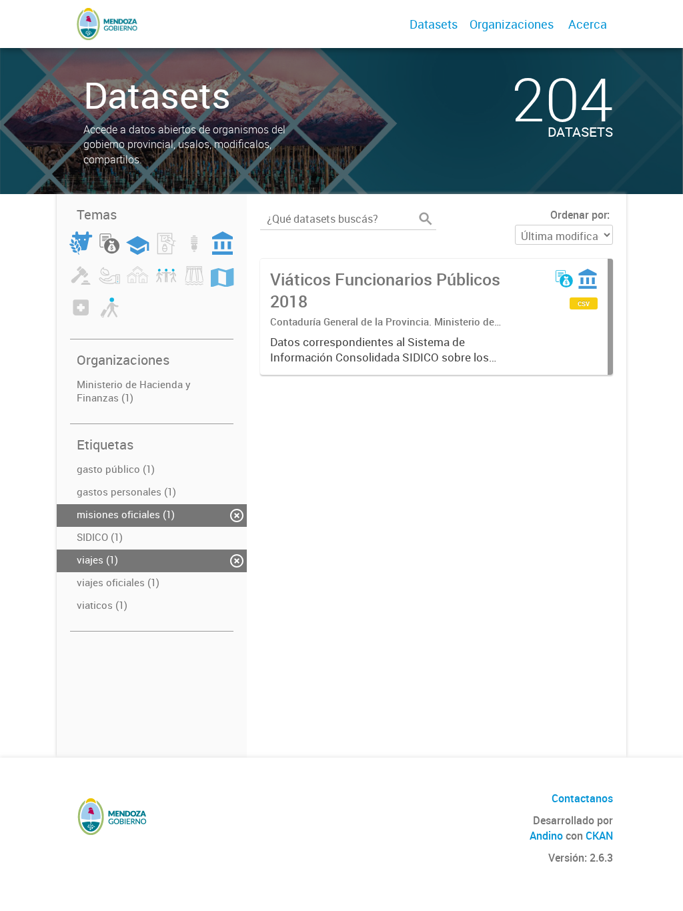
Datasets (434, 24)
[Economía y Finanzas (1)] (109, 250)
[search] (425, 218)
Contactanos (582, 798)
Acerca (587, 24)
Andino (546, 835)
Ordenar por (578, 214)
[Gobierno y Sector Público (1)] (222, 250)
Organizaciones (512, 24)
